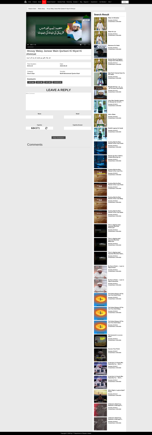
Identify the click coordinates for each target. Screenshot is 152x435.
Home (29, 2)
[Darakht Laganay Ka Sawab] (100, 134)
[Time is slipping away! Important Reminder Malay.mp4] (100, 244)
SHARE (57, 82)
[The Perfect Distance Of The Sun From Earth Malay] (100, 313)
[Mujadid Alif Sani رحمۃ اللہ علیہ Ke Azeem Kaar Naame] (100, 92)
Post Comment (58, 137)
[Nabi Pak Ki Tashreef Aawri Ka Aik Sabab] (100, 79)
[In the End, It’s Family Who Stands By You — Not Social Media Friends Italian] (100, 382)
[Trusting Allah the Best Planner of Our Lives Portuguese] (100, 175)
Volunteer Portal (61, 2)
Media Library (41, 8)
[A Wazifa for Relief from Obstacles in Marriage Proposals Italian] (100, 423)
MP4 (30, 82)
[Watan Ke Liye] (100, 37)
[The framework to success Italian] (100, 341)
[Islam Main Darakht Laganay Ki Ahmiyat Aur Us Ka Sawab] (100, 106)
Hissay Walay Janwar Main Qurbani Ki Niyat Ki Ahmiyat (61, 8)
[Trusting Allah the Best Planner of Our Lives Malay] (100, 203)
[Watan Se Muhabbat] (100, 23)
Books (39, 2)
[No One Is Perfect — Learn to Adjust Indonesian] (100, 285)
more (109, 2)
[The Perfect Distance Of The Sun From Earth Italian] (100, 327)
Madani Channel (51, 2)
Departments (94, 2)
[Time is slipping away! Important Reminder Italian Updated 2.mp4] (100, 258)
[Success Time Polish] (100, 354)
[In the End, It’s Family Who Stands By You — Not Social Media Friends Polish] (100, 368)
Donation (75, 2)
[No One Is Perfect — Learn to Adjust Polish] (100, 272)
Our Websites (102, 2)
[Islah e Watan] (100, 120)
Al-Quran (35, 2)
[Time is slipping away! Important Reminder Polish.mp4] (100, 230)
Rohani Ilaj (69, 2)
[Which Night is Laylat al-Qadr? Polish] (100, 396)
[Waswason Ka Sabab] (100, 51)
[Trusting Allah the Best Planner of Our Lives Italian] (100, 216)
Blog (81, 2)
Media (44, 2)
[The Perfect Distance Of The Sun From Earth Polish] (100, 299)
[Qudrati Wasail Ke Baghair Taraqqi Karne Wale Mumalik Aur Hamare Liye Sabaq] (100, 65)
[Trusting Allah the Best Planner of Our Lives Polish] (100, 148)
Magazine (86, 2)
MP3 (39, 82)
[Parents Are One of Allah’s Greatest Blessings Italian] (100, 161)
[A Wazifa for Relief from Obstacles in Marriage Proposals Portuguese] (100, 410)
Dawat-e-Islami (32, 8)
